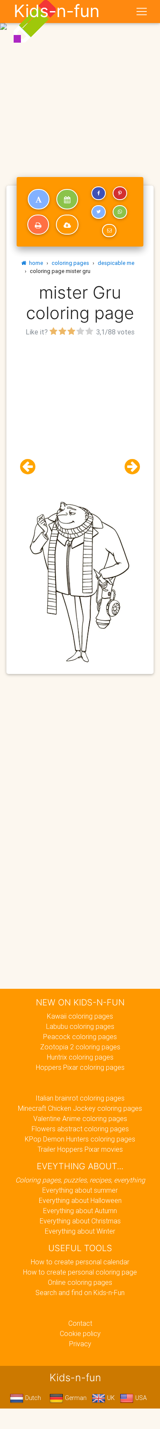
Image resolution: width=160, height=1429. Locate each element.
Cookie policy (80, 1333)
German (75, 1398)
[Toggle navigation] (141, 11)
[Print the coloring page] (38, 225)
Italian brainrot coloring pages (80, 1098)
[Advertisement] (80, 83)
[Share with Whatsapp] (120, 212)
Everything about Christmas (80, 1221)
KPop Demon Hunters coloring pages (80, 1139)
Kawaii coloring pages (80, 1016)
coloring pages (70, 263)
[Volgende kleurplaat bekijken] (129, 466)
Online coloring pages (80, 1282)
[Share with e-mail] (109, 231)
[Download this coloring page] (67, 225)
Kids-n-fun (56, 11)
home (34, 263)
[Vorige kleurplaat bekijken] (31, 466)
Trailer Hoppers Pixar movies (80, 1149)
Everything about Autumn (80, 1210)
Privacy (80, 1343)
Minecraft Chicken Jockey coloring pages (80, 1108)
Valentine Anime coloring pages (80, 1118)
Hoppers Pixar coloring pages (80, 1067)
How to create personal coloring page (80, 1272)
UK (110, 1398)
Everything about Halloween (80, 1200)
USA (140, 1398)
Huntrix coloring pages (80, 1057)
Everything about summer (80, 1190)
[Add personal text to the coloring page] (38, 199)
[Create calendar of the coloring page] (67, 199)
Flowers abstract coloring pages (80, 1128)
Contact (80, 1323)
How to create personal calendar (80, 1262)
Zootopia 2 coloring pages (80, 1047)
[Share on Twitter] (98, 212)
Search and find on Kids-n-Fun (80, 1292)
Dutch (32, 1398)
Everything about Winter (80, 1231)
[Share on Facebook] (98, 193)
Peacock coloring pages (80, 1036)
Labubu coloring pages (80, 1026)
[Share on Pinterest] (120, 193)
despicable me (116, 263)
